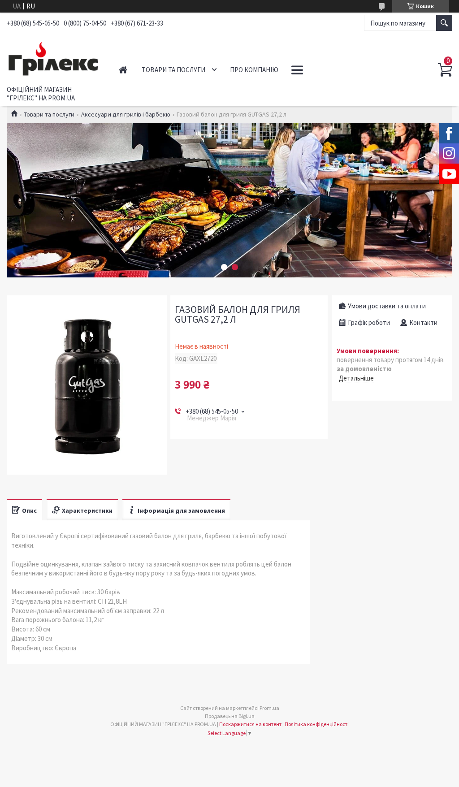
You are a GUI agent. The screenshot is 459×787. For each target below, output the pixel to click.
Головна (123, 70)
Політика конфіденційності (317, 724)
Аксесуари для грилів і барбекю (125, 114)
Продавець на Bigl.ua (230, 716)
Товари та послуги (173, 69)
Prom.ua (269, 708)
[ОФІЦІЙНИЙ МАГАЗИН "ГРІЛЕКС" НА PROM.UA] (53, 57)
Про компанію (254, 69)
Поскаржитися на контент (250, 724)
